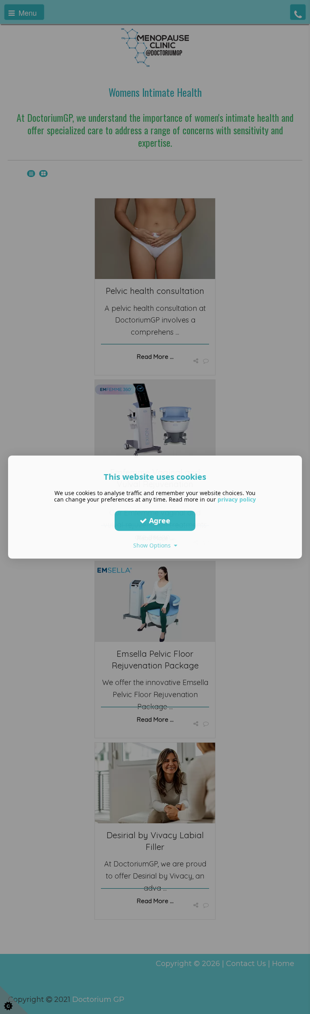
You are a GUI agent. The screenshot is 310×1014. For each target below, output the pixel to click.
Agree (158, 520)
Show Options (153, 545)
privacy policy (237, 499)
